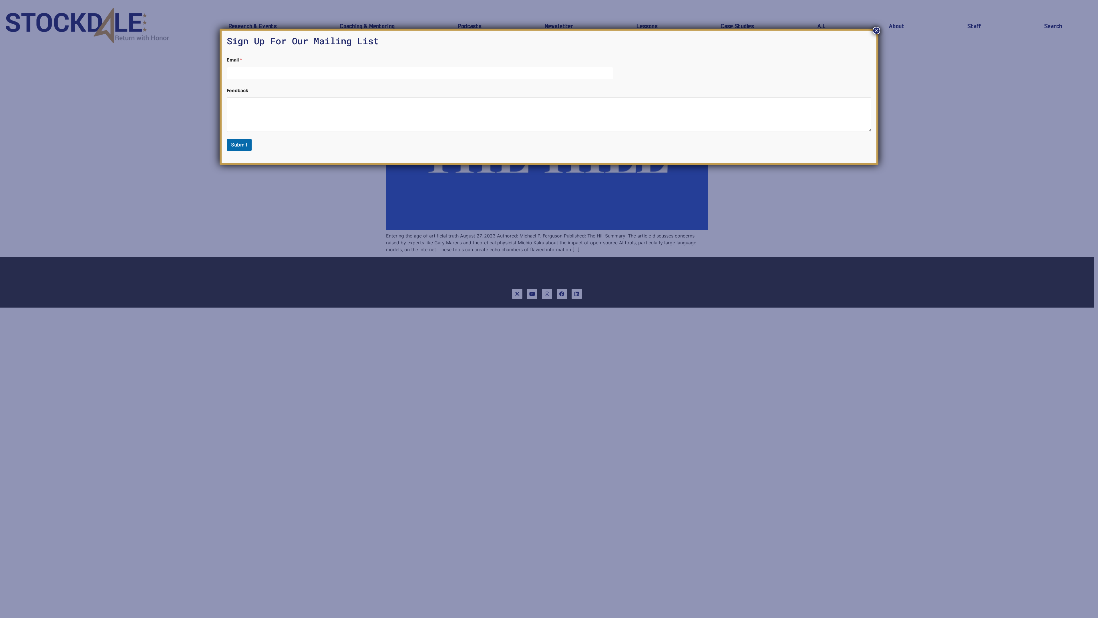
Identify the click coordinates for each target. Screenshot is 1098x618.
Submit (239, 145)
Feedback (237, 90)
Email (234, 60)
